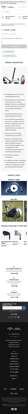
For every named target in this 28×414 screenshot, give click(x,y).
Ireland (17, 405)
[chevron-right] (24, 307)
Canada (11, 404)
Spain (9, 405)
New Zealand (13, 405)
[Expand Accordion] (17, 375)
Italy (25, 404)
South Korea (21, 405)
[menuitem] (19, 7)
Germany (6, 405)
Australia (15, 404)
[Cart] (22, 7)
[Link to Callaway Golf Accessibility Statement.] (14, 409)
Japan (9, 404)
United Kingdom (21, 404)
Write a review (5, 34)
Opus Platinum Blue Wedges (6, 242)
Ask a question (12, 34)
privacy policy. (15, 311)
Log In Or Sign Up (12, 3)
